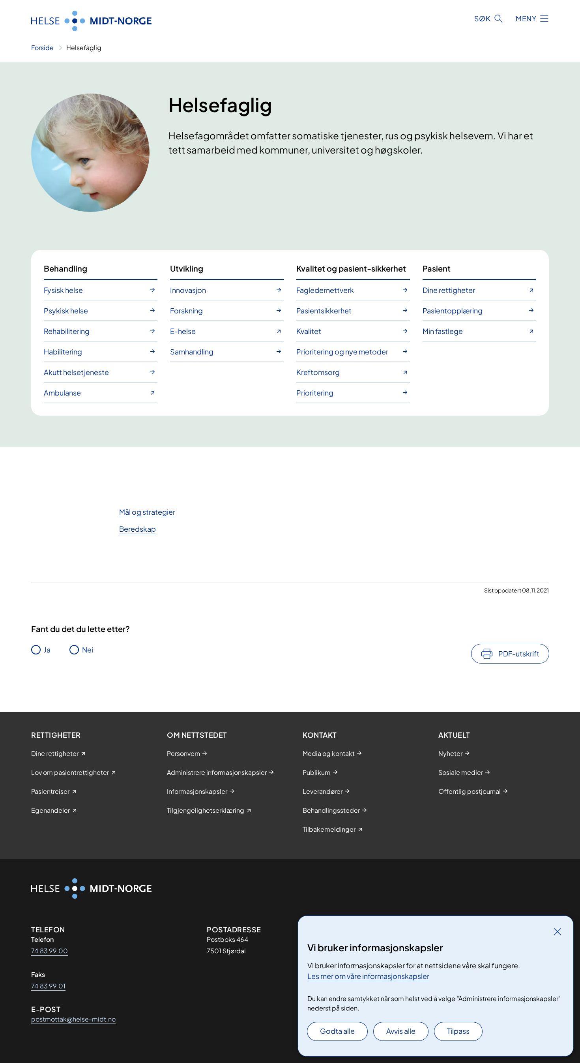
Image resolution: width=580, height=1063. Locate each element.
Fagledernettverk (325, 289)
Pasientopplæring (453, 310)
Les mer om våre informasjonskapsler (368, 976)
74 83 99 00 (49, 951)
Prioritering (314, 392)
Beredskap (137, 528)
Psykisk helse (66, 310)
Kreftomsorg (318, 372)
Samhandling (191, 351)
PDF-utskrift (518, 653)
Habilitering (63, 351)
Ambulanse (62, 392)
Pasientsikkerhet (324, 310)
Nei (87, 649)
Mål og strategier (147, 511)
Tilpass (458, 1030)
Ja (47, 649)
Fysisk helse (63, 289)
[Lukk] (557, 931)
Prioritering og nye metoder (342, 351)
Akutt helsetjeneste (76, 372)
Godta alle (337, 1030)
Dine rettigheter (449, 289)
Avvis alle (400, 1030)
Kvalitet (308, 331)
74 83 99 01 (48, 986)
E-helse (183, 331)
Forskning (186, 310)
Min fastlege (443, 331)
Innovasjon (188, 289)
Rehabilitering (67, 331)
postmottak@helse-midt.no (73, 1019)
